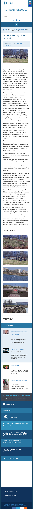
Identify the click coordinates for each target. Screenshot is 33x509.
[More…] (24, 508)
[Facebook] (14, 508)
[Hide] (26, 508)
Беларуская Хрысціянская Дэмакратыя (16, 10)
